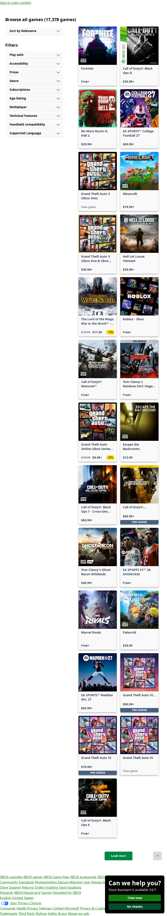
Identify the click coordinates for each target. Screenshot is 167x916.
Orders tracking (46, 887)
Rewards (6, 892)
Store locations (70, 887)
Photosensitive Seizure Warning (59, 882)
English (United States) (17, 897)
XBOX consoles (11, 876)
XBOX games (33, 876)
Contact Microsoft (65, 908)
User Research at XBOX (101, 882)
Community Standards (17, 882)
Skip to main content (15, 2)
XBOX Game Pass (56, 876)
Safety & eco (57, 913)
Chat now (135, 898)
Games (46, 892)
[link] (97, 56)
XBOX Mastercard (27, 892)
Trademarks (8, 913)
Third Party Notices (32, 913)
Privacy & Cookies (93, 908)
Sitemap (45, 908)
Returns (28, 887)
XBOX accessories (83, 876)
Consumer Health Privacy (19, 908)
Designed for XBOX (66, 892)
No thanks (135, 906)
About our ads (78, 913)
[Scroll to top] (157, 856)
